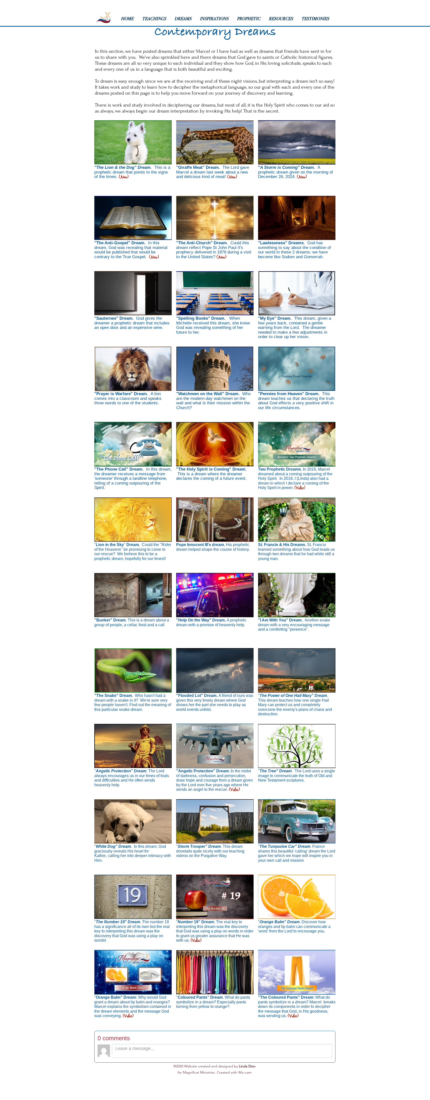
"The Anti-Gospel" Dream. (120, 243)
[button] (156, 18)
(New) (123, 177)
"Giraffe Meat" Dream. (199, 167)
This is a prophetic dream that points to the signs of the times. (132, 172)
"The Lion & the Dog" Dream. (124, 167)
